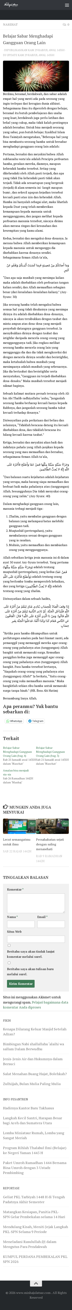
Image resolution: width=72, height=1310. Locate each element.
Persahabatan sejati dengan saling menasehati (50, 844)
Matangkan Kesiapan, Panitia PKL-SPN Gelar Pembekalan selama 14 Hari (34, 1214)
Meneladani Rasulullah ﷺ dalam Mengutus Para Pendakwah (29, 1244)
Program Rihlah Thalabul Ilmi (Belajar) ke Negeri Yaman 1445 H (34, 1150)
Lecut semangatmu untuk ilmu (16, 841)
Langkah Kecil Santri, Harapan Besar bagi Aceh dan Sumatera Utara (32, 1120)
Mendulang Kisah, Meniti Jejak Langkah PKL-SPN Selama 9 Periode (35, 1229)
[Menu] (67, 5)
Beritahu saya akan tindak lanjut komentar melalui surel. (31, 954)
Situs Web (14, 932)
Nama (12, 917)
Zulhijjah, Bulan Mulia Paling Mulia (32, 1083)
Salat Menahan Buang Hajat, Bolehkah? (35, 1073)
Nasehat (10, 24)
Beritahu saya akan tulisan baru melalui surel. (30, 971)
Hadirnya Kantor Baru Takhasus (28, 1108)
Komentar (15, 889)
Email (42, 917)
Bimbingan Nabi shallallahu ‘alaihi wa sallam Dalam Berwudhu (33, 1046)
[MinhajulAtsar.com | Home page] (14, 5)
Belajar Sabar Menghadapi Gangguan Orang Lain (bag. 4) (17, 752)
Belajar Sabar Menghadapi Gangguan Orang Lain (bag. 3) (50, 752)
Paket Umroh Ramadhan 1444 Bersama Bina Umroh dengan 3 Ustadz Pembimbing (34, 1167)
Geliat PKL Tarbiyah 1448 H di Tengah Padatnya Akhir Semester (34, 1199)
